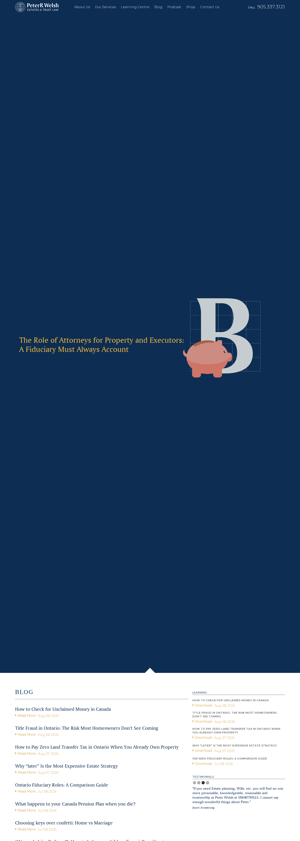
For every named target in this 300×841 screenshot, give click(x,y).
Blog (158, 7)
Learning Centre (135, 7)
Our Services (105, 7)
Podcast (174, 7)
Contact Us (209, 7)
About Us (82, 7)
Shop (190, 7)
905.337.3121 (271, 7)
